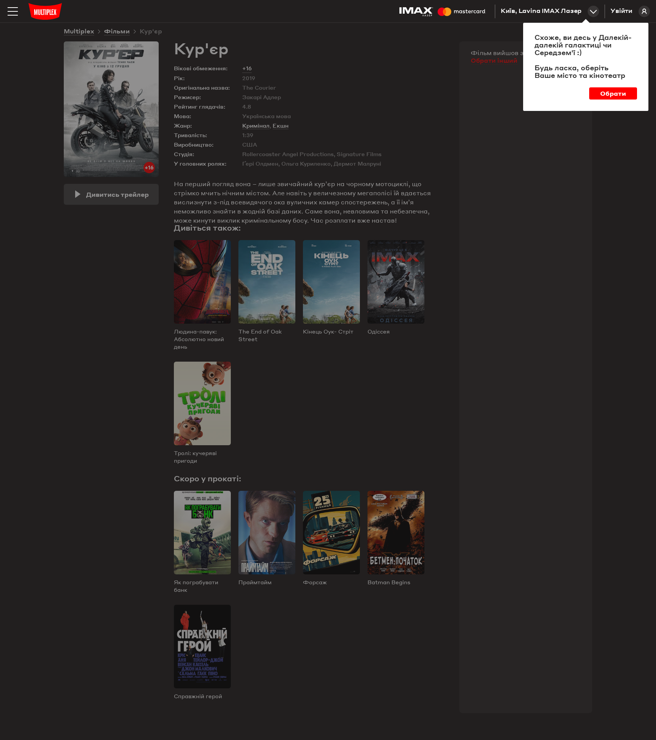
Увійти (621, 11)
